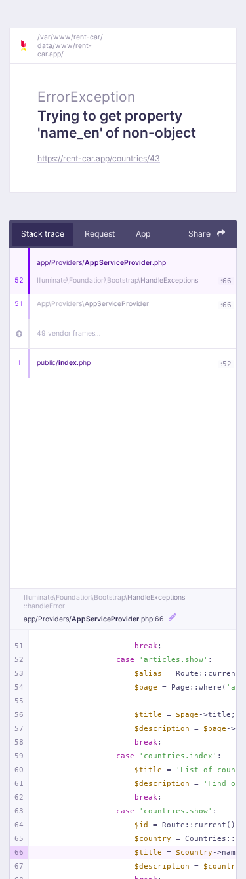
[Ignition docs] (28, 46)
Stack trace (42, 234)
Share (200, 234)
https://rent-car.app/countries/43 (98, 158)
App (143, 234)
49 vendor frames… (69, 333)
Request (100, 234)
